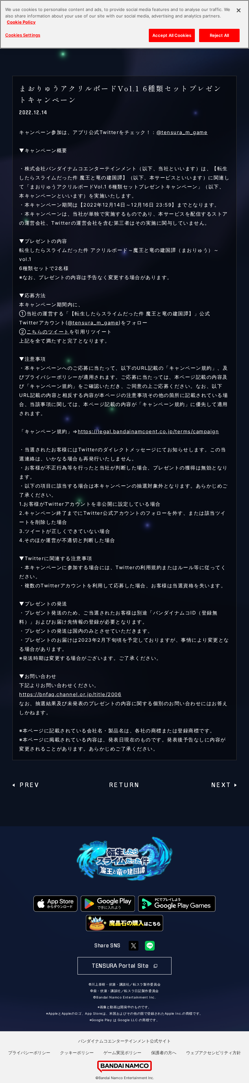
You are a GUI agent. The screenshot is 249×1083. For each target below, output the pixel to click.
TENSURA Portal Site (121, 965)
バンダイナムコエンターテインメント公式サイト (124, 1041)
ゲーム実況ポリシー (122, 1052)
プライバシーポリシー (29, 1052)
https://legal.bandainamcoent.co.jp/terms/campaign (148, 431)
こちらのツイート (48, 332)
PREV (30, 785)
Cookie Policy (21, 22)
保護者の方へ (163, 1052)
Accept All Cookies (171, 35)
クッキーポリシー (77, 1052)
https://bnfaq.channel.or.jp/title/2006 (70, 694)
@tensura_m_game (182, 132)
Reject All (219, 35)
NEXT (221, 785)
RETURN (124, 785)
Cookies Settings (22, 35)
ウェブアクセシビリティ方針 (213, 1052)
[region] (124, 24)
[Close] (238, 10)
